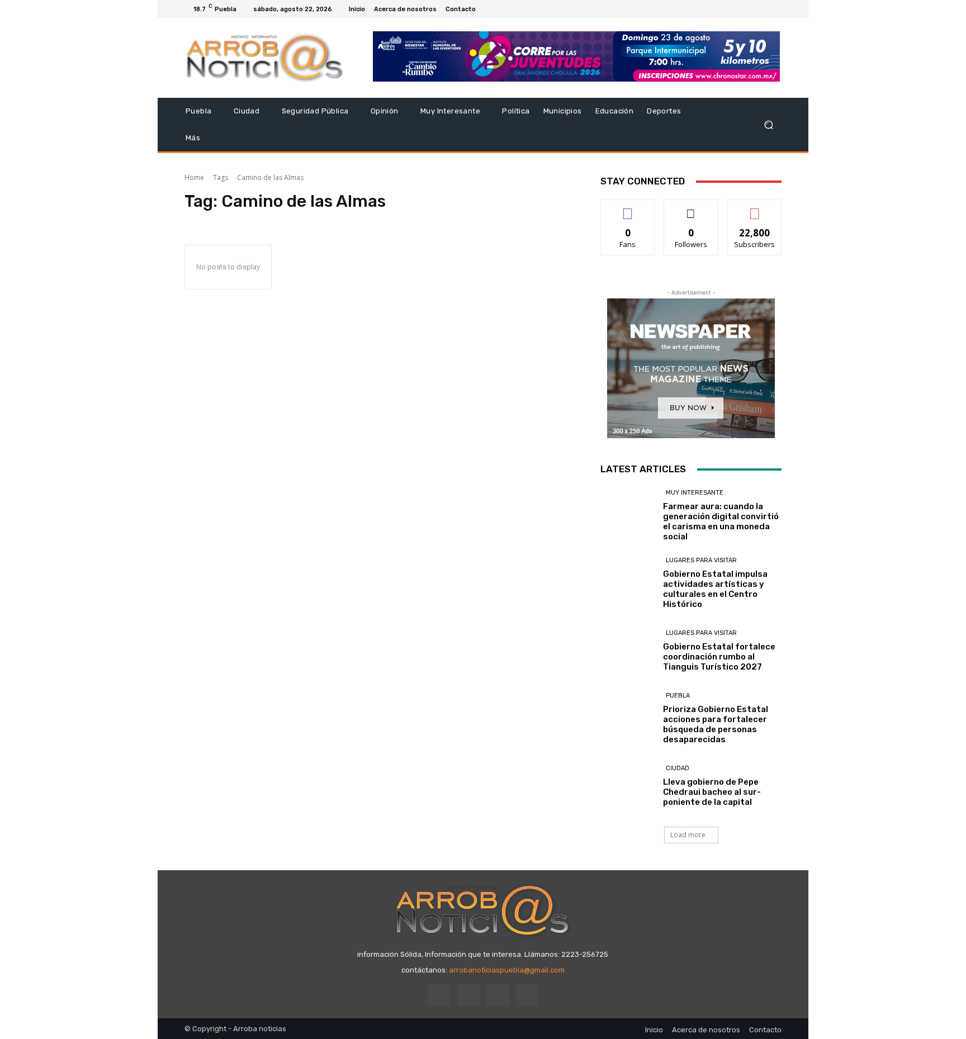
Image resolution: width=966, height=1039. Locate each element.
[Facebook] (734, 9)
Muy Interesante (694, 492)
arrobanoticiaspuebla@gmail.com (507, 970)
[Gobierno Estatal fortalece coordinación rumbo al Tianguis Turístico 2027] (627, 650)
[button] (768, 125)
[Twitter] (761, 9)
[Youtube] (775, 9)
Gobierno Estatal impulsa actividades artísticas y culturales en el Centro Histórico (715, 589)
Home (194, 177)
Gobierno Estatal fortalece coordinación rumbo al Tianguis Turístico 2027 (719, 657)
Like (628, 208)
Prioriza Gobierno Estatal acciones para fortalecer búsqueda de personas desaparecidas (715, 724)
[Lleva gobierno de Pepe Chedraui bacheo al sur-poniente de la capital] (627, 785)
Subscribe (754, 208)
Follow (691, 208)
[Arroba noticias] (264, 58)
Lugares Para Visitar (701, 560)
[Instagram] (748, 9)
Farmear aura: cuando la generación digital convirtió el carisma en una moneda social (721, 521)
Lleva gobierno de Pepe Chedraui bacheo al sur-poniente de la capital (712, 792)
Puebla (678, 695)
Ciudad (677, 768)
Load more (687, 834)
